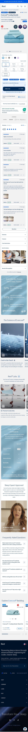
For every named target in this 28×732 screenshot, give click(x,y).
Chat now (19, 272)
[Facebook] (14, 720)
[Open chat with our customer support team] (25, 729)
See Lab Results (22, 103)
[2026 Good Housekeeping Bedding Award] (16, 27)
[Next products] (26, 634)
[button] (14, 1)
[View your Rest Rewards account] (21, 97)
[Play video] (24, 528)
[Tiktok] (18, 720)
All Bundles (6, 9)
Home (2, 9)
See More (5, 190)
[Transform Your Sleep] (7, 6)
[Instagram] (9, 720)
